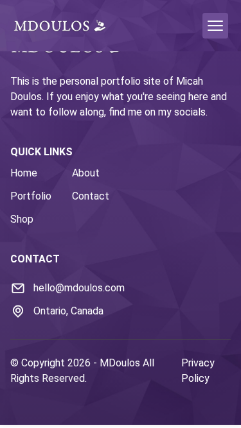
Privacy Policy (198, 370)
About (86, 173)
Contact (90, 196)
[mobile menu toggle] (215, 26)
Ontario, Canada (68, 311)
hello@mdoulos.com (79, 288)
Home (23, 173)
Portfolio (30, 196)
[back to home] (60, 25)
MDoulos (120, 363)
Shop (21, 219)
